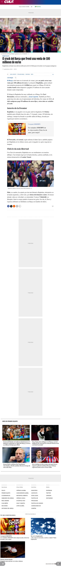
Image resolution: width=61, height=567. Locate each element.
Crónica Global (21, 490)
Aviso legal (34, 495)
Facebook (49, 490)
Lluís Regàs (10, 77)
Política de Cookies (37, 503)
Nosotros (34, 490)
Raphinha (27, 74)
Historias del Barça (7, 508)
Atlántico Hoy (20, 500)
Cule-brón (5, 503)
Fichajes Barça (20, 74)
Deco (32, 74)
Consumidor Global (22, 493)
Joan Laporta (13, 74)
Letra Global (20, 505)
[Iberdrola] (37, 6)
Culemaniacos (6, 495)
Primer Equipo (6, 493)
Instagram (49, 498)
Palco (3, 490)
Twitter (48, 493)
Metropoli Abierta (22, 495)
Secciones (5, 505)
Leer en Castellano (4, 4)
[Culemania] (32, 1)
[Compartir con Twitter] (11, 206)
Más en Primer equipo (10, 421)
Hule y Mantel (20, 503)
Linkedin (48, 495)
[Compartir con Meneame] (14, 206)
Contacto (34, 493)
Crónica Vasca (20, 498)
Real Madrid (5, 500)
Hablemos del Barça (8, 498)
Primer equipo (5, 56)
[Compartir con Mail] (17, 206)
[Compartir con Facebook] (8, 206)
